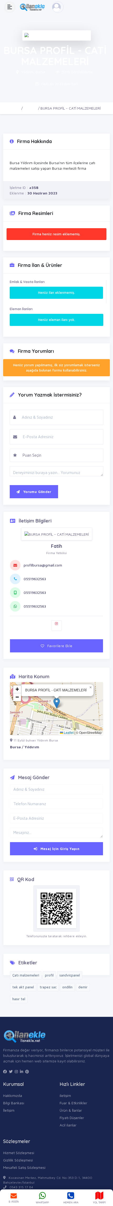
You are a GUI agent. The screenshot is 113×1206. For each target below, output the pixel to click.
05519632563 (35, 579)
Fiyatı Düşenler (72, 1117)
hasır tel (18, 999)
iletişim (65, 1095)
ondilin (67, 987)
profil (49, 975)
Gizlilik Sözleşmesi (18, 1160)
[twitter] (11, 1071)
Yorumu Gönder (36, 492)
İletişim (8, 1110)
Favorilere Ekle (59, 646)
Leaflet (68, 732)
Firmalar (30, 108)
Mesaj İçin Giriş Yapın (59, 849)
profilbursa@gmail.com (43, 565)
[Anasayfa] (33, 7)
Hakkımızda (12, 1095)
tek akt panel (23, 987)
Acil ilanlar (68, 1125)
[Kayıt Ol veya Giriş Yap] (58, 7)
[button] (56, 703)
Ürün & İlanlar (71, 1110)
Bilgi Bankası (13, 1103)
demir (83, 987)
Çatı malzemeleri (25, 975)
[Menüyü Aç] (10, 7)
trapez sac (48, 987)
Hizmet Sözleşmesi (18, 1152)
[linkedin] (21, 1071)
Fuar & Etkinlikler (73, 1103)
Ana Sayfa (11, 108)
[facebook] (5, 1071)
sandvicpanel (69, 975)
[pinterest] (27, 1071)
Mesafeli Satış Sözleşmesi (24, 1167)
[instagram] (16, 1071)
